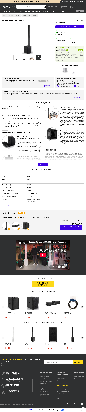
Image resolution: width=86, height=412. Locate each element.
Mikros (62, 11)
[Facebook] (59, 404)
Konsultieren (77, 97)
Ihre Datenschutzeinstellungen (49, 410)
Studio (49, 11)
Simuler (80, 50)
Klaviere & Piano (29, 11)
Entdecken (48, 85)
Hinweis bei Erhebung (29, 410)
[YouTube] (82, 404)
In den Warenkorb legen (69, 27)
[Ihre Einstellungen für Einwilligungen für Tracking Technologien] (83, 409)
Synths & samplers (40, 11)
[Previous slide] (3, 307)
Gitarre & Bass (6, 11)
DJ (66, 11)
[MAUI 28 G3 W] (74, 70)
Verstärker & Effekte (17, 11)
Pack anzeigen (71, 232)
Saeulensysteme (26, 15)
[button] (16, 57)
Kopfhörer (56, 11)
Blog (58, 398)
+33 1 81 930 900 (15, 387)
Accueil (4, 15)
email (78, 86)
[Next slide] (82, 307)
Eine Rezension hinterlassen (43, 284)
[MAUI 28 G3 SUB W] (65, 70)
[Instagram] (74, 404)
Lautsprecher (18, 15)
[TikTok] (67, 404)
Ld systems (34, 15)
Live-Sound (10, 15)
